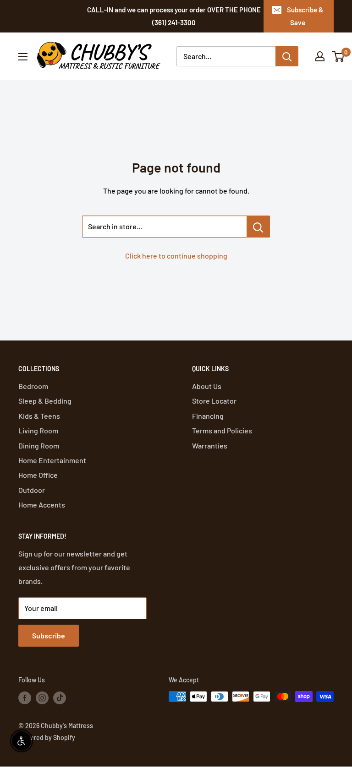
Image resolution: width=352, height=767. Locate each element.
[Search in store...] (258, 227)
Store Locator (214, 400)
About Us (206, 386)
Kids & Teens (39, 415)
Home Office (38, 474)
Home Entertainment (52, 460)
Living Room (38, 430)
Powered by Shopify (46, 737)
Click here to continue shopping (176, 255)
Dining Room (38, 445)
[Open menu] (23, 56)
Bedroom (33, 386)
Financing (208, 415)
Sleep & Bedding (45, 400)
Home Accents (41, 504)
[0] (338, 56)
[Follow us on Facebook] (24, 697)
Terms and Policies (222, 430)
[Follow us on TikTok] (59, 697)
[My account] (319, 56)
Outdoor (31, 490)
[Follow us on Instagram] (42, 697)
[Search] (286, 56)
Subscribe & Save (305, 16)
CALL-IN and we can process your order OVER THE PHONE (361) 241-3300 (174, 16)
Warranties (209, 445)
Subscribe (48, 635)
